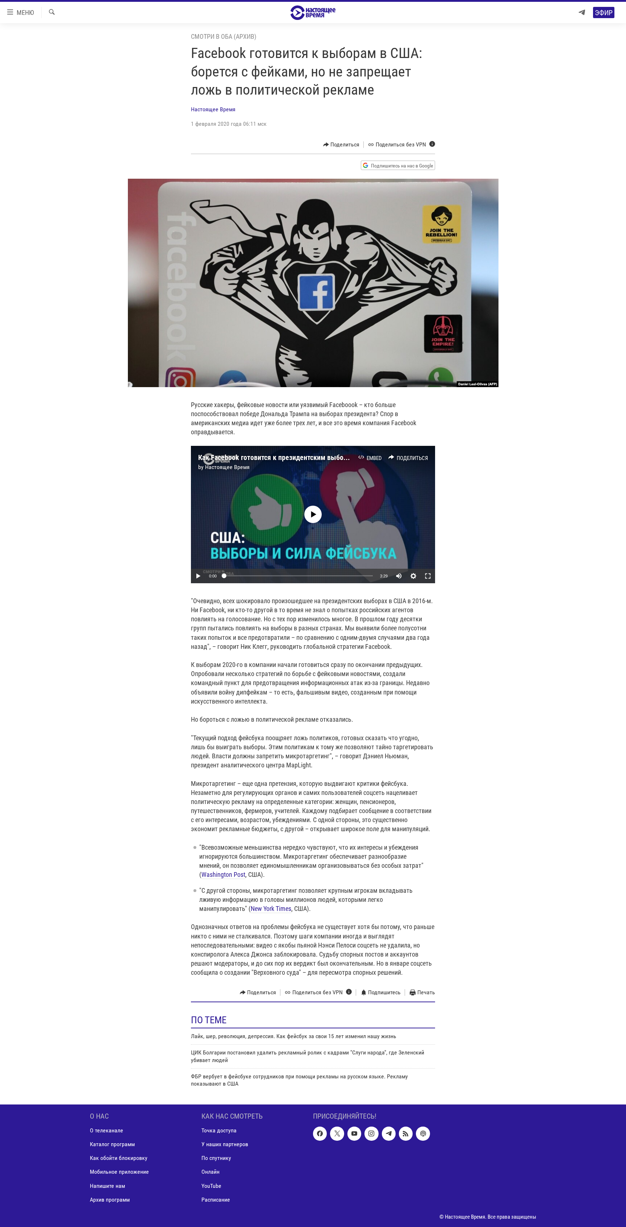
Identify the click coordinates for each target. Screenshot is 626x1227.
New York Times (271, 908)
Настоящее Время (213, 109)
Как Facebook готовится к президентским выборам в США (287, 457)
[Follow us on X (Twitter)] (337, 1133)
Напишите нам (107, 1185)
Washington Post (223, 874)
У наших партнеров (224, 1144)
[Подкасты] (423, 1133)
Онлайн (210, 1171)
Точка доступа (219, 1130)
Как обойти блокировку (118, 1158)
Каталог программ (112, 1144)
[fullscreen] (428, 576)
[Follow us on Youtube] (354, 1133)
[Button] (341, 144)
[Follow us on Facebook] (320, 1133)
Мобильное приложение (119, 1171)
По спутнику (216, 1158)
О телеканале (106, 1130)
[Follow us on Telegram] (389, 1133)
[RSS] (406, 1133)
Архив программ (110, 1199)
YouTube (211, 1185)
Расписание (215, 1199)
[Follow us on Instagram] (371, 1133)
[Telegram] (582, 12)
